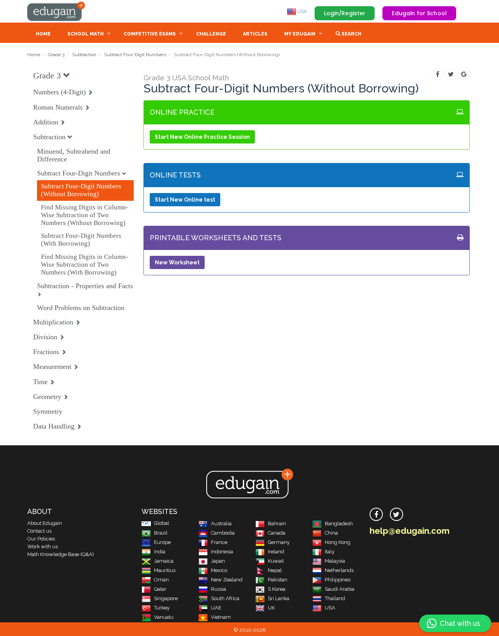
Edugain (56, 11)
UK (271, 608)
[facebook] (376, 514)
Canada (276, 533)
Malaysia (335, 561)
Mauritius (164, 570)
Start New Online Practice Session (202, 137)
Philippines (337, 580)
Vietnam (221, 617)
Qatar (160, 589)
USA (301, 11)
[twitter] (396, 514)
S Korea (276, 589)
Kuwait (276, 561)
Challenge (211, 34)
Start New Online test (185, 200)
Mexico (219, 570)
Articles (255, 34)
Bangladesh (339, 523)
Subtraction (84, 54)
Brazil (161, 533)
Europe (162, 542)
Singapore (166, 598)
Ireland (276, 552)
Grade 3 (56, 54)
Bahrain (277, 523)
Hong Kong (337, 542)
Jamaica (163, 561)
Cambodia (223, 533)
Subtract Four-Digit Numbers (135, 54)
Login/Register (345, 13)
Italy (329, 552)
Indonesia (222, 552)
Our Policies (41, 539)
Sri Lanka (278, 598)
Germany (279, 542)
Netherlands (339, 570)
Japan (218, 561)
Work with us (42, 546)
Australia (221, 523)
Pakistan (277, 580)
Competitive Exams (150, 34)
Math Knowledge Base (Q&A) (60, 554)
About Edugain (44, 523)
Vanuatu (163, 617)
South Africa (225, 598)
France (219, 542)
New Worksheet (177, 262)
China (331, 533)
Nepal (275, 570)
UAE (216, 608)
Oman (161, 580)
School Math (85, 34)
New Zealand (226, 580)
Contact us (39, 531)
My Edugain (299, 34)
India (159, 552)
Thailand (335, 598)
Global (161, 523)
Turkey (162, 608)
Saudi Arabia (339, 589)
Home (43, 34)
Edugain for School (419, 13)
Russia (218, 589)
